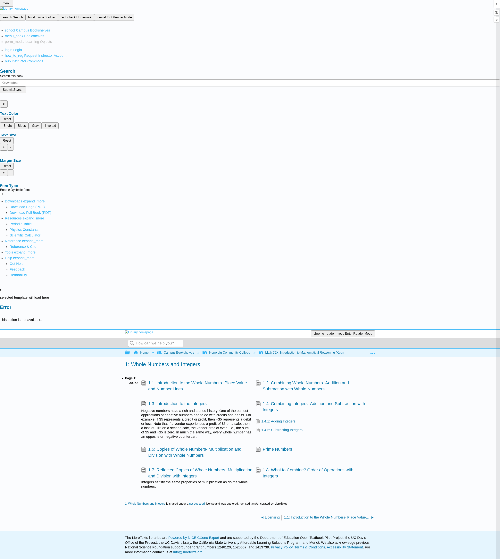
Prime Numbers (277, 449)
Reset (7, 119)
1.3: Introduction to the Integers (177, 403)
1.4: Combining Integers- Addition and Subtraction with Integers (314, 406)
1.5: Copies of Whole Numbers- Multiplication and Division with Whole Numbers (194, 452)
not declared (197, 503)
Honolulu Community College (229, 352)
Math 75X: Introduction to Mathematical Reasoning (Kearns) (306, 352)
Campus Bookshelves (179, 352)
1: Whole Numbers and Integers (145, 503)
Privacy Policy (282, 547)
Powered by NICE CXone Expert (194, 538)
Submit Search (13, 89)
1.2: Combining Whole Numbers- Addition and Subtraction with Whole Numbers (306, 385)
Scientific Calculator (25, 235)
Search (132, 343)
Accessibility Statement (345, 547)
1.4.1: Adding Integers (278, 421)
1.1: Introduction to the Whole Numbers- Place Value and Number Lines (197, 385)
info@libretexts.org (187, 552)
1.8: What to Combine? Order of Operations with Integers (308, 472)
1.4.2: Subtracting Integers (282, 430)
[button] (17, 269)
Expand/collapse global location (372, 351)
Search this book (11, 76)
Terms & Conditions (310, 547)
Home (144, 352)
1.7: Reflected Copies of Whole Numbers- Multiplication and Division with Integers (200, 472)
